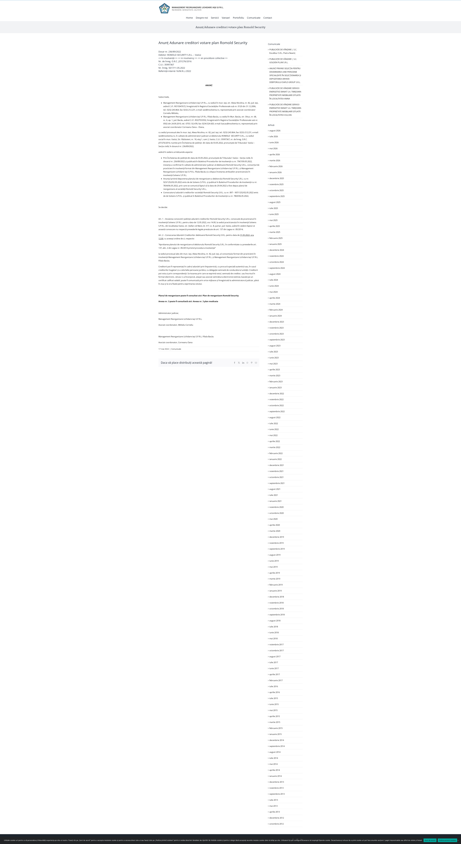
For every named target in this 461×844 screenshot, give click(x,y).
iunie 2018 (274, 632)
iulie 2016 (273, 686)
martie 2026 (274, 160)
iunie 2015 (274, 704)
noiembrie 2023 (276, 327)
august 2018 (274, 620)
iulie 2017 (273, 662)
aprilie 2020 (274, 525)
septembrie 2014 (277, 746)
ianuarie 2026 (275, 172)
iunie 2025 (274, 214)
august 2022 (274, 417)
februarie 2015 (276, 728)
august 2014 (274, 752)
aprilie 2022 (274, 441)
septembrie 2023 (277, 339)
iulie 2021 (273, 495)
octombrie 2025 (276, 190)
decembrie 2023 (276, 321)
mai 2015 (273, 710)
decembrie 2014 (276, 740)
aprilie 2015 (274, 716)
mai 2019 (273, 567)
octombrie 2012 (276, 824)
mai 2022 (273, 435)
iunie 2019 (274, 561)
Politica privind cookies (447, 840)
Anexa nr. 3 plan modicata (205, 301)
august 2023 (274, 345)
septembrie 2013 (277, 794)
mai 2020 (273, 519)
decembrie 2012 (276, 818)
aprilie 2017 (274, 674)
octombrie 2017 (276, 650)
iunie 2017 (274, 668)
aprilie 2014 (274, 770)
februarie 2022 (276, 453)
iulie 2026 (273, 136)
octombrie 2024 (276, 262)
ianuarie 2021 (275, 501)
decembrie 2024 (276, 250)
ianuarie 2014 (275, 776)
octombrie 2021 (276, 477)
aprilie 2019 (274, 573)
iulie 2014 (273, 758)
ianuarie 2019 (275, 590)
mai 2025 (273, 220)
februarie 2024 (276, 309)
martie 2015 (274, 722)
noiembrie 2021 (276, 471)
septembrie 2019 (277, 549)
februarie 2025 (276, 238)
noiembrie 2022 (276, 399)
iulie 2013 (273, 800)
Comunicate (176, 349)
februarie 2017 (276, 680)
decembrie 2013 (276, 782)
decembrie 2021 (276, 465)
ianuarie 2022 (275, 459)
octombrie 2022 (276, 405)
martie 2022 (274, 447)
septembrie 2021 (277, 483)
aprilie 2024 (274, 298)
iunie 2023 (274, 357)
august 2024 (274, 274)
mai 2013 (273, 806)
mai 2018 (273, 638)
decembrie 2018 (276, 596)
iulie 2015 (273, 698)
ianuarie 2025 (275, 244)
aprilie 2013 (274, 812)
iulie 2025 (273, 208)
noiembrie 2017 (276, 644)
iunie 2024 (274, 286)
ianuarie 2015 (275, 734)
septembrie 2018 (277, 614)
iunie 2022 (274, 429)
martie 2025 (274, 232)
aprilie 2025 (274, 226)
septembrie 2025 (277, 196)
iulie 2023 (273, 351)
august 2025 (274, 202)
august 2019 (274, 555)
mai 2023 (273, 363)
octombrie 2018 (276, 608)
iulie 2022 (273, 423)
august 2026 (274, 130)
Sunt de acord (430, 840)
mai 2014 (273, 764)
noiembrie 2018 (276, 602)
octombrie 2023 (276, 333)
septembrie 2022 (277, 411)
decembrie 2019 (276, 537)
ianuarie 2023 (275, 387)
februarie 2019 (276, 584)
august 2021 (274, 489)
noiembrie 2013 (276, 788)
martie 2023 (274, 375)
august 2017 (274, 656)
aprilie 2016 (274, 692)
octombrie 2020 (276, 513)
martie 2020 (274, 531)
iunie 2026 (274, 142)
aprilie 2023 (274, 369)
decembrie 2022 (276, 393)
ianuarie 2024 (275, 315)
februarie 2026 (276, 166)
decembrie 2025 (276, 178)
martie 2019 (274, 578)
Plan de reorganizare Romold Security (221, 295)
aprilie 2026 (274, 154)
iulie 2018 (273, 626)
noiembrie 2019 (276, 543)
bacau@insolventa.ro (230, 123)
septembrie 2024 (277, 268)
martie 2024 (274, 304)
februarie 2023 (276, 381)
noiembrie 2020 (276, 507)
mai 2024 (273, 292)
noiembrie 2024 (276, 256)
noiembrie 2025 (276, 184)
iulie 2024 (273, 280)
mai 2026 (273, 148)
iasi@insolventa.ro (211, 110)
